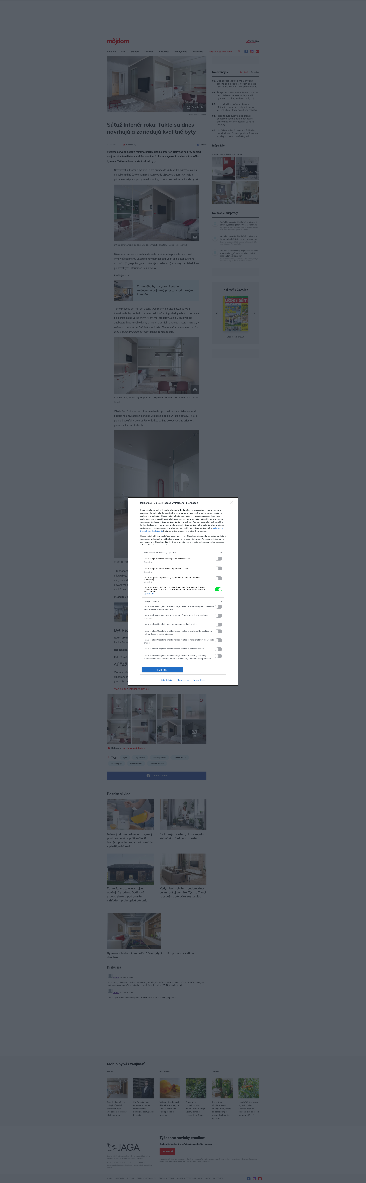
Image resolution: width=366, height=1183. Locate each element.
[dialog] (183, 591)
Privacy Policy (199, 680)
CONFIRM (162, 670)
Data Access (183, 680)
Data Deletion (167, 680)
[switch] (218, 559)
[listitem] (183, 552)
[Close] (232, 503)
